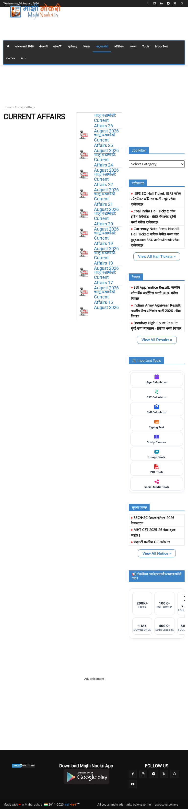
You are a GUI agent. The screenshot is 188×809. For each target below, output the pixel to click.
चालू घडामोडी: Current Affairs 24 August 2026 (106, 162)
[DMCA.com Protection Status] (23, 765)
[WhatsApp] (182, 3)
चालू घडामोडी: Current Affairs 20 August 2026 (106, 221)
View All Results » (156, 340)
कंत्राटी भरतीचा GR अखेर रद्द (152, 541)
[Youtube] (133, 784)
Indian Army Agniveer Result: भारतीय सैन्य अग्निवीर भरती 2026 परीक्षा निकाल (156, 311)
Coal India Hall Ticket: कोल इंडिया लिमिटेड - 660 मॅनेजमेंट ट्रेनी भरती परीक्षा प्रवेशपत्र (153, 216)
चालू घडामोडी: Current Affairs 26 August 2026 (106, 123)
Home (7, 107)
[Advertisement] (94, 711)
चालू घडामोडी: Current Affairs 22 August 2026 (106, 182)
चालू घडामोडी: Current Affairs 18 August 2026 (106, 260)
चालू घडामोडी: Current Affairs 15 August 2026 (106, 299)
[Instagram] (154, 3)
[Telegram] (168, 3)
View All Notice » (156, 553)
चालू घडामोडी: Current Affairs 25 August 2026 (106, 142)
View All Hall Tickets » (157, 256)
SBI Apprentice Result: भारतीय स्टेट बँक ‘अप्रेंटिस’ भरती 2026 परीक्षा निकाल (155, 293)
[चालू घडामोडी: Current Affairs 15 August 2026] (84, 311)
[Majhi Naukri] (36, 11)
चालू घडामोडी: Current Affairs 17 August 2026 (106, 280)
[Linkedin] (161, 3)
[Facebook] (148, 3)
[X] (175, 3)
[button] (179, 25)
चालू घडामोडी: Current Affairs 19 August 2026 (106, 240)
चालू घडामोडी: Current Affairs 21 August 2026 (106, 201)
